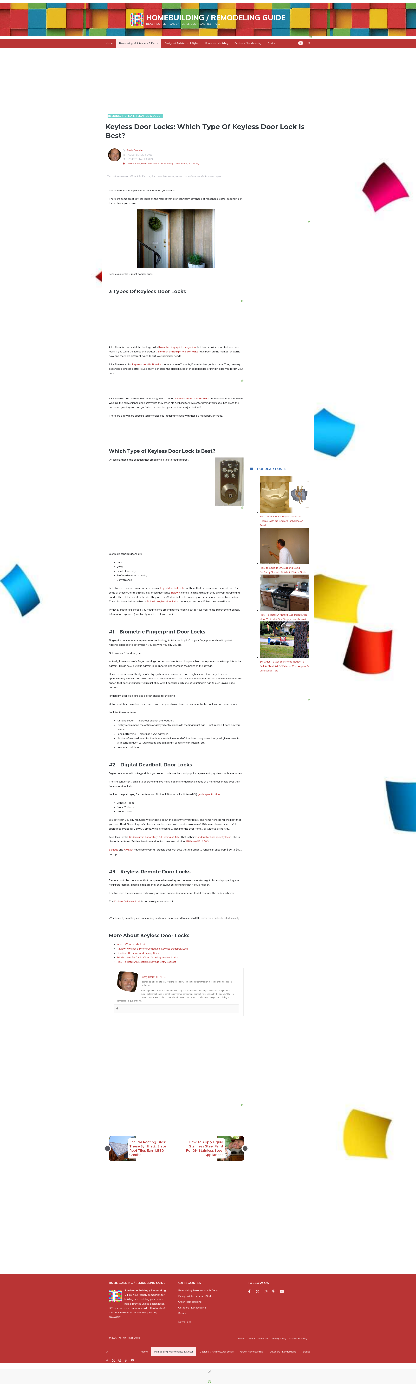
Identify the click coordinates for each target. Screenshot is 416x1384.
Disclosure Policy (298, 1338)
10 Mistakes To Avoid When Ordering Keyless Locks (147, 957)
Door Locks (146, 163)
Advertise (263, 1338)
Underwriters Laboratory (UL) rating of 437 (154, 837)
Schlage (113, 849)
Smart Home (181, 163)
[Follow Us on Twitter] (257, 1291)
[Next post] (245, 1148)
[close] (209, 1371)
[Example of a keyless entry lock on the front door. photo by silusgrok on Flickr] (176, 238)
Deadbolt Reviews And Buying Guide (138, 953)
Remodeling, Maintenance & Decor (138, 43)
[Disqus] (176, 1221)
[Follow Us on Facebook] (250, 1291)
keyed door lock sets (172, 588)
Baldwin (176, 592)
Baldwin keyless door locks (162, 601)
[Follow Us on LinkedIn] (274, 1291)
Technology (193, 163)
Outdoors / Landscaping (247, 43)
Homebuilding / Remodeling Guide (216, 17)
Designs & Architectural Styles (181, 43)
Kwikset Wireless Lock (127, 901)
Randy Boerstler (135, 150)
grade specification (209, 794)
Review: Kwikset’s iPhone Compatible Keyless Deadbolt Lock (152, 948)
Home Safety (167, 163)
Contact (241, 1338)
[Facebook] (117, 1008)
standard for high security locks (213, 837)
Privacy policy (279, 1338)
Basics (306, 1351)
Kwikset (128, 849)
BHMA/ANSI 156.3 (197, 841)
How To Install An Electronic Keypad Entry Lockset (146, 961)
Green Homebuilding (216, 43)
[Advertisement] (176, 1060)
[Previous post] (107, 1148)
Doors (156, 163)
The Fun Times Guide (128, 1337)
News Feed (184, 1321)
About (251, 1338)
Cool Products (133, 163)
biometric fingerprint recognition (177, 347)
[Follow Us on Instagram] (265, 1291)
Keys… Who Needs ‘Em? (131, 944)
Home (109, 43)
